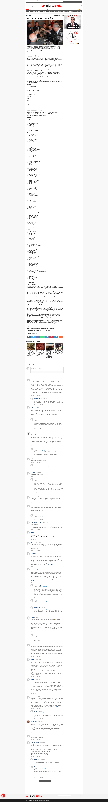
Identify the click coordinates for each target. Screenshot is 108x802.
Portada (28, 11)
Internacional (38, 11)
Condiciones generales (41, 0)
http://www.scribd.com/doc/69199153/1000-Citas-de (40, 536)
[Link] (44, 372)
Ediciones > (33, 13)
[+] (47, 371)
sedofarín (43, 712)
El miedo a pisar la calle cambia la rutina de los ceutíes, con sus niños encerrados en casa (59, 352)
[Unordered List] (39, 372)
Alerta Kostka (78, 11)
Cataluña (48, 13)
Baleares (44, 13)
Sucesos (64, 11)
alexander (43, 480)
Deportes (55, 11)
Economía (50, 11)
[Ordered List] (38, 372)
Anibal (35, 448)
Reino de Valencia (59, 13)
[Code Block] (42, 372)
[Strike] (36, 372)
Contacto (47, 0)
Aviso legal (35, 0)
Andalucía (40, 13)
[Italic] (33, 372)
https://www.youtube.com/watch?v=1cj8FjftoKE (39, 754)
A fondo (59, 11)
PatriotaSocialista (45, 760)
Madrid (37, 13)
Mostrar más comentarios (45, 780)
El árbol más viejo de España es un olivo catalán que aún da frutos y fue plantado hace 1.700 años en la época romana (31, 353)
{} (45, 371)
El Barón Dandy (44, 586)
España (33, 11)
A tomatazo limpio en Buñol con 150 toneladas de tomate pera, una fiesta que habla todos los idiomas (40, 353)
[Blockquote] (41, 372)
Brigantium (43, 516)
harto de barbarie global (45, 466)
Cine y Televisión (70, 11)
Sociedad (44, 11)
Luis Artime (44, 450)
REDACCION (56, 15)
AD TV (79, 13)
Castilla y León (52, 13)
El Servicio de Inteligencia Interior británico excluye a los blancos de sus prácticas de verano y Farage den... (48, 9)
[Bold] (31, 372)
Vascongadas (67, 13)
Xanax (32, 617)
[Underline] (35, 372)
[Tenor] (49, 372)
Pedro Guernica (44, 420)
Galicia (64, 13)
